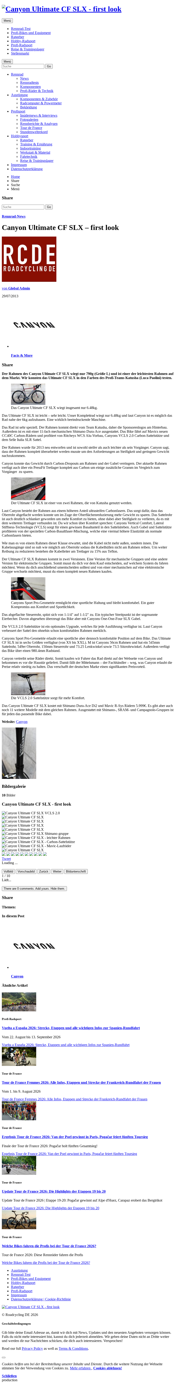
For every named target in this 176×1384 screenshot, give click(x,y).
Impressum (19, 165)
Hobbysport (19, 136)
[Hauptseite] (61, 9)
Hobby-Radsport (23, 41)
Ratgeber (17, 37)
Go (49, 66)
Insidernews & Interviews (38, 115)
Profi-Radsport (21, 45)
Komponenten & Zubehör (39, 99)
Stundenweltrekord (34, 132)
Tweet (6, 859)
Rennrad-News (13, 216)
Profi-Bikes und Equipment (31, 33)
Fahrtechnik (28, 156)
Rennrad (17, 74)
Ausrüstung (19, 95)
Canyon (22, 722)
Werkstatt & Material (35, 152)
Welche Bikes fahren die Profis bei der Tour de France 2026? (49, 1246)
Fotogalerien (29, 119)
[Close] (4, 1357)
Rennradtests (29, 82)
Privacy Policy (32, 1348)
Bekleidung (28, 107)
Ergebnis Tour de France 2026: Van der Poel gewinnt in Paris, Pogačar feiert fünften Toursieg (75, 1137)
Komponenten (30, 87)
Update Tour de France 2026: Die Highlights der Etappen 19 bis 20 (54, 1191)
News (24, 78)
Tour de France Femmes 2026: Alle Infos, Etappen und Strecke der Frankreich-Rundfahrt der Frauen (81, 1082)
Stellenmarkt (20, 53)
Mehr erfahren (80, 1368)
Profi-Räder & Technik (36, 91)
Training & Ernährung (36, 144)
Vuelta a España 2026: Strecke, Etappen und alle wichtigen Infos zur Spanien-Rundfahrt (71, 1028)
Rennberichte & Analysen (39, 124)
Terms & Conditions (73, 1348)
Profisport (18, 111)
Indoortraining (30, 148)
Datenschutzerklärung (27, 169)
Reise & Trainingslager (27, 49)
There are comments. (34, 888)
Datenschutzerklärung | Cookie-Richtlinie (41, 1299)
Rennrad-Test (20, 29)
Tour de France (31, 128)
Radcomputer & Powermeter (41, 103)
